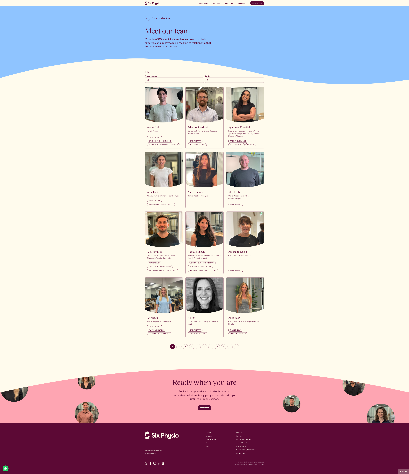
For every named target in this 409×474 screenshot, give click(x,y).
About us (229, 3)
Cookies (403, 471)
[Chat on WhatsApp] (6, 468)
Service (207, 76)
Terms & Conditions (243, 443)
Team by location (151, 76)
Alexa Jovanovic (196, 251)
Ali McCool (153, 317)
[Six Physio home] (152, 3)
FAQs (207, 446)
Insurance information (243, 439)
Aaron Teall (153, 127)
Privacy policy (241, 446)
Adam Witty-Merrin (198, 127)
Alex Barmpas (154, 251)
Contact (241, 3)
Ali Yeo (191, 317)
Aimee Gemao (195, 192)
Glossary (209, 443)
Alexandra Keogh (237, 251)
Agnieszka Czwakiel (239, 127)
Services (216, 3)
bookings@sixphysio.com (153, 450)
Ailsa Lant (152, 192)
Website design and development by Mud (249, 464)
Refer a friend (241, 453)
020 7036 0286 (150, 453)
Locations (203, 3)
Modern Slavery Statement (245, 450)
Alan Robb (234, 192)
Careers (239, 436)
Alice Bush (234, 317)
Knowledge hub (211, 439)
